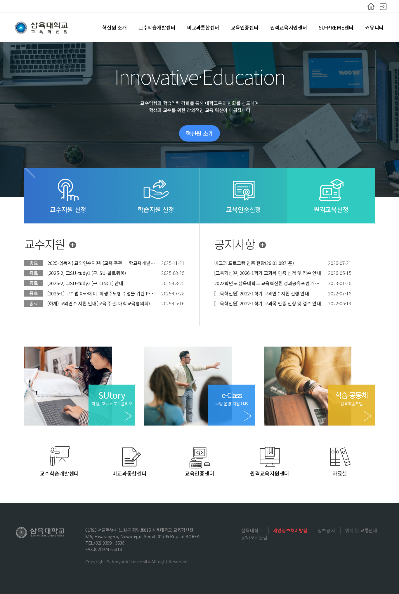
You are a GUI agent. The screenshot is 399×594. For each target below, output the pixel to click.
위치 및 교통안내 (361, 530)
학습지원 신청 (156, 209)
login (383, 6)
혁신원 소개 (114, 27)
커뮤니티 (374, 27)
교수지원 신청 (68, 209)
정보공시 (326, 530)
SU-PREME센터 (336, 27)
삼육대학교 (252, 530)
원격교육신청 (331, 209)
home (371, 6)
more (74, 246)
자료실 (339, 473)
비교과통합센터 (203, 27)
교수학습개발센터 (156, 27)
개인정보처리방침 (290, 530)
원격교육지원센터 (288, 27)
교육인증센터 (245, 27)
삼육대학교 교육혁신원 (42, 27)
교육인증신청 (243, 209)
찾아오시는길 (255, 537)
